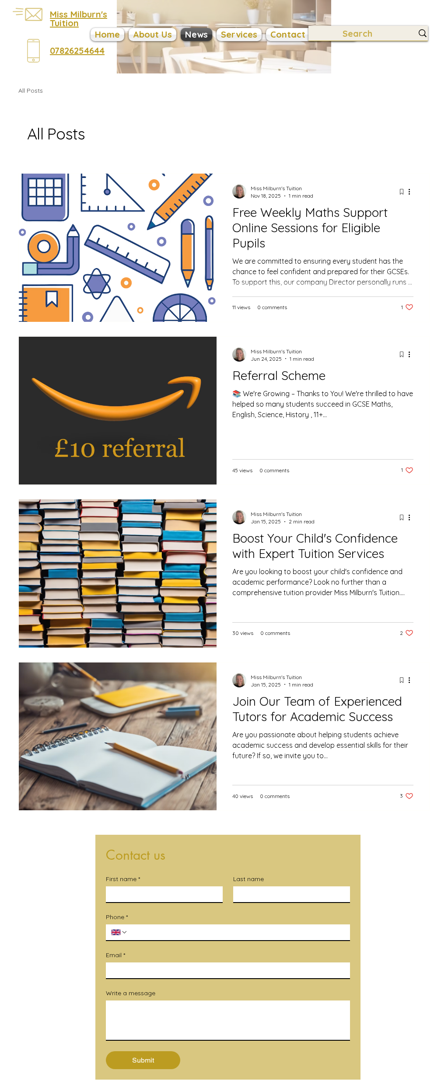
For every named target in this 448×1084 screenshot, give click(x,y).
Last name (248, 879)
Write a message (130, 993)
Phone (117, 917)
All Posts (30, 90)
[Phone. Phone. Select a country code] (119, 932)
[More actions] (412, 191)
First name (123, 879)
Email (115, 955)
